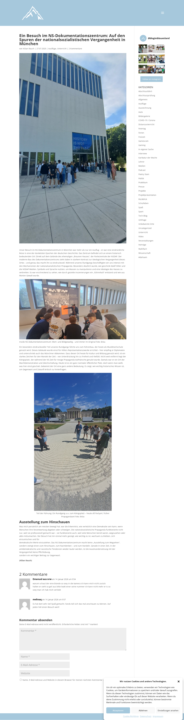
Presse (141, 186)
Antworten (116, 582)
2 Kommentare (75, 48)
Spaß (140, 207)
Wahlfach (142, 249)
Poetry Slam (143, 174)
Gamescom (143, 141)
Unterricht (62, 48)
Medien (141, 166)
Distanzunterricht (146, 124)
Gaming (141, 145)
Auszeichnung (144, 108)
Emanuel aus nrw (42, 579)
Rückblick (142, 199)
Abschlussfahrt (145, 91)
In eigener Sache (146, 149)
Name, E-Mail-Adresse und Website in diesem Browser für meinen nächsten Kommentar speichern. (67, 680)
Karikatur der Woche (147, 157)
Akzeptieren (118, 710)
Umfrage (142, 220)
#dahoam (142, 257)
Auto (140, 112)
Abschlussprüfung (146, 95)
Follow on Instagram (152, 79)
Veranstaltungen (145, 240)
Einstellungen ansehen (168, 710)
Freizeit (141, 137)
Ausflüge (52, 48)
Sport (140, 211)
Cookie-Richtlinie (131, 716)
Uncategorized (145, 228)
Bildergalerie (144, 116)
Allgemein (142, 99)
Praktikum (142, 182)
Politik (141, 178)
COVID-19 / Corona (146, 120)
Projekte (142, 191)
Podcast (141, 170)
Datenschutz (145, 716)
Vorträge (142, 244)
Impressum (158, 716)
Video (140, 236)
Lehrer (141, 161)
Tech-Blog (142, 215)
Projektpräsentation (147, 195)
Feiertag (142, 128)
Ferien (141, 132)
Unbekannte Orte (146, 224)
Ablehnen (143, 710)
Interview (142, 153)
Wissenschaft (144, 253)
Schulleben (143, 203)
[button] (178, 681)
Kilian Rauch (28, 48)
